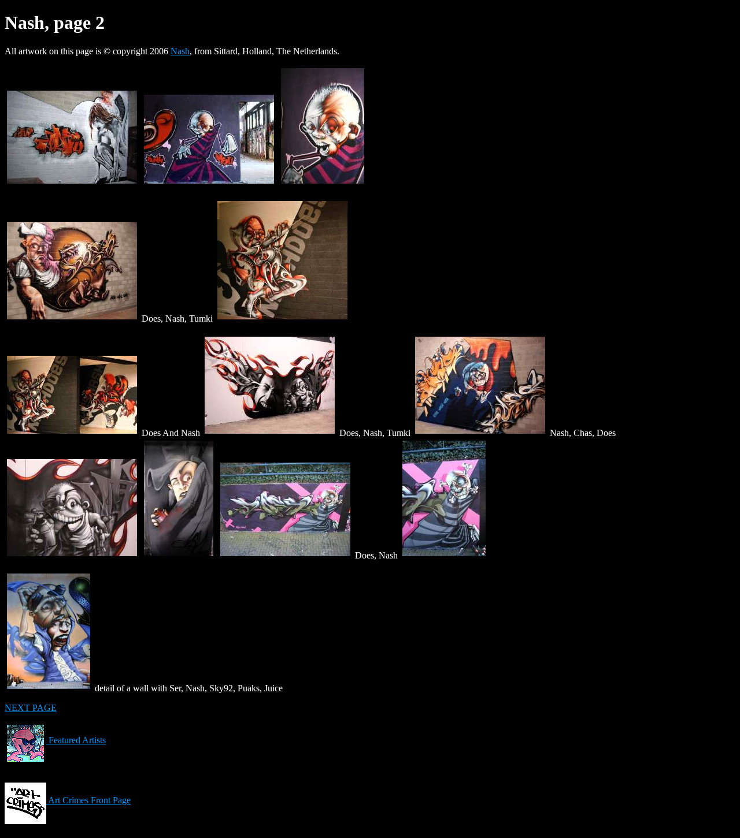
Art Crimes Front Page (88, 800)
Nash (180, 51)
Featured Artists (76, 740)
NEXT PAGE (31, 708)
